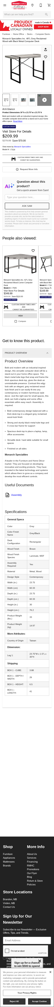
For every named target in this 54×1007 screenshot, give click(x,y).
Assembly (16, 495)
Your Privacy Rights (27, 993)
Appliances (9, 857)
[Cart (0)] (49, 5)
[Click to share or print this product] (45, 49)
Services (31, 857)
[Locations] (32, 5)
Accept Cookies (39, 1001)
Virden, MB (9, 903)
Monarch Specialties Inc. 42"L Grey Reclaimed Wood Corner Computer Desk (18, 282)
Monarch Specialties (22, 147)
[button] (4, 5)
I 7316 (12, 150)
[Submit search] (46, 14)
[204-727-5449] (40, 5)
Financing (32, 861)
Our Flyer (32, 873)
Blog (29, 877)
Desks (30, 34)
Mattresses (9, 861)
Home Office (18, 34)
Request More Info (29, 169)
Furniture (6, 34)
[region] (27, 987)
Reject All (14, 1001)
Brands (7, 865)
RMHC (30, 865)
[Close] (50, 972)
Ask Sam (27, 206)
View (20, 316)
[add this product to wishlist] (45, 57)
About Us (32, 854)
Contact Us (9, 907)
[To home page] (19, 5)
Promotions (33, 869)
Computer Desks (43, 34)
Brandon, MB (10, 899)
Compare (22, 321)
